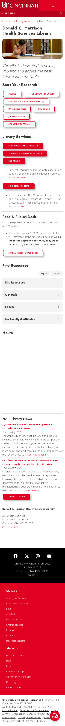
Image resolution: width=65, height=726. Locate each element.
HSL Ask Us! (14, 160)
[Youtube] (49, 556)
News (9, 666)
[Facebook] (15, 556)
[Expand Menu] (61, 14)
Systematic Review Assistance (25, 153)
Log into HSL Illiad (19, 186)
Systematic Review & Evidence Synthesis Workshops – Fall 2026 (27, 426)
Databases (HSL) (17, 108)
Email (9, 608)
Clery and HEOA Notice (23, 706)
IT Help (10, 630)
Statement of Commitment (34, 710)
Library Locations (25, 21)
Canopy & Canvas (16, 598)
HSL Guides (44, 108)
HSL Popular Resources (41, 93)
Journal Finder (17, 116)
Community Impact (16, 671)
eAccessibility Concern (24, 713)
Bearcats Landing (15, 640)
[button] (55, 716)
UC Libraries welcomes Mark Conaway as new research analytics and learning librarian (30, 462)
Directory (11, 682)
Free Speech (8, 717)
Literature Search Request (23, 145)
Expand (44, 273)
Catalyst (10, 614)
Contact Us (33, 574)
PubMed (13, 93)
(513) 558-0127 (11, 527)
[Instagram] (38, 556)
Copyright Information (29, 717)
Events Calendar (15, 687)
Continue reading (38, 454)
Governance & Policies (19, 676)
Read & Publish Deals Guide (23, 253)
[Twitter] (27, 556)
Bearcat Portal (14, 619)
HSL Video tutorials (20, 124)
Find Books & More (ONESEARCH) (26, 101)
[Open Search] (53, 5)
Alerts (5, 706)
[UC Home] (19, 5)
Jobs (8, 660)
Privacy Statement (47, 713)
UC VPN (10, 635)
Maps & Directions (16, 655)
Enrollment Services (17, 603)
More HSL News (17, 496)
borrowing (19, 206)
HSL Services (19, 177)
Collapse (57, 273)
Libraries (7, 21)
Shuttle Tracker (14, 624)
